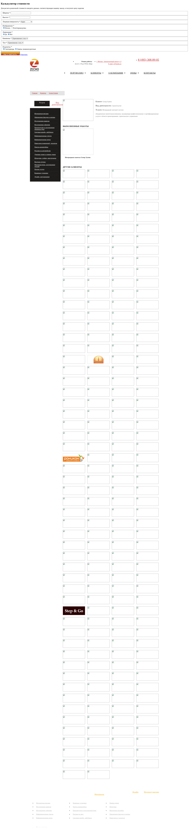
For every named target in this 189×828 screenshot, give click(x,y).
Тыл (5, 43)
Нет (11, 34)
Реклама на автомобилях (42, 151)
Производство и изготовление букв (84, 810)
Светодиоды (9, 49)
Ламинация (7, 32)
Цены (133, 73)
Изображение (8, 26)
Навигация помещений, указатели (45, 143)
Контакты (150, 73)
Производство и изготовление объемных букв (44, 128)
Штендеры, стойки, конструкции (45, 158)
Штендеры (112, 807)
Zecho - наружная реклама (34, 65)
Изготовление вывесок (41, 121)
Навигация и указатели (117, 818)
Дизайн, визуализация (41, 177)
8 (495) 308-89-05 (148, 59)
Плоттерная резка (19, 28)
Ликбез (42, 792)
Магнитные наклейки (116, 810)
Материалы (99, 794)
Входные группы (40, 162)
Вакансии (123, 792)
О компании (115, 73)
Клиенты (96, 73)
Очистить (23, 54)
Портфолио (76, 73)
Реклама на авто (78, 814)
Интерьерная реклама (41, 113)
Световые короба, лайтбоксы (43, 132)
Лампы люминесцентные (26, 49)
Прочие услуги (39, 169)
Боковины (7, 38)
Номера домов (114, 803)
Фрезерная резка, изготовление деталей (44, 165)
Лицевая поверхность (11, 22)
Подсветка (7, 47)
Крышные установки (41, 173)
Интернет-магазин (151, 792)
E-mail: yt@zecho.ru (114, 64)
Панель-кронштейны (41, 147)
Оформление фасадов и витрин (44, 117)
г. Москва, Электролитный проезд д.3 (108, 61)
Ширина (6, 13)
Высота (6, 17)
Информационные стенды (43, 136)
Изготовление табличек (42, 125)
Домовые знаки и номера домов (45, 154)
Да (6, 34)
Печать (7, 28)
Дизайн (135, 792)
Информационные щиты (42, 139)
